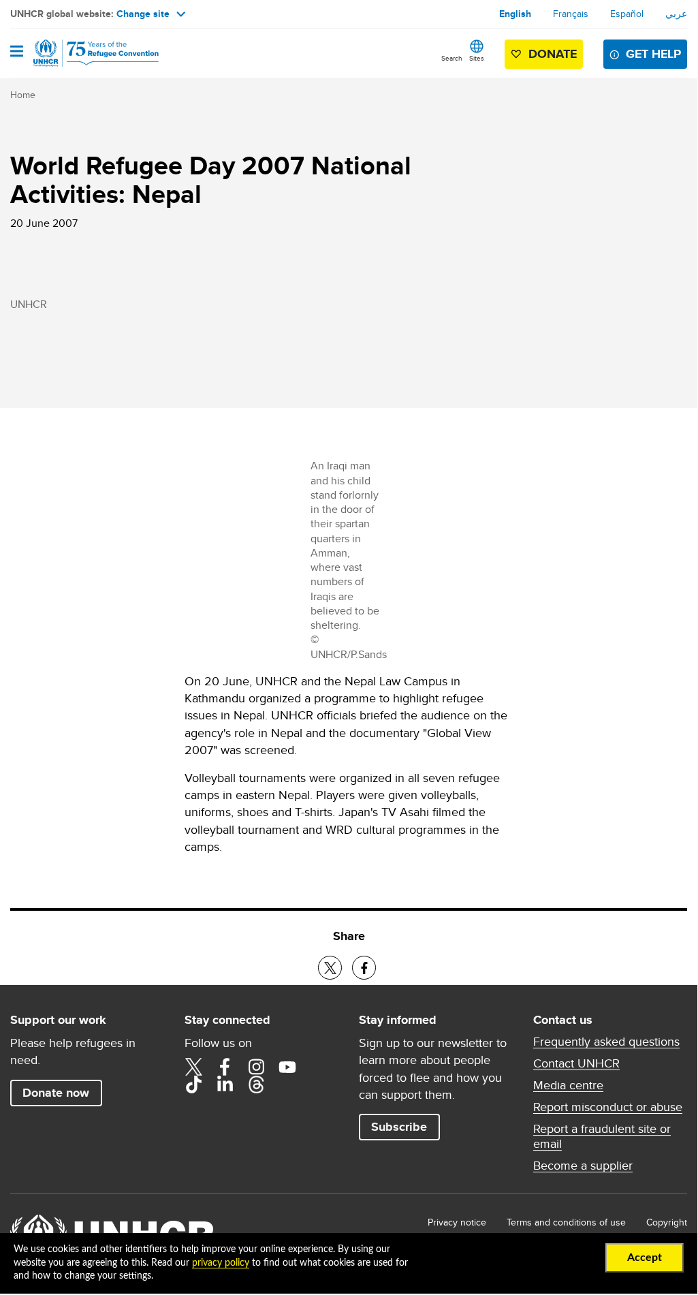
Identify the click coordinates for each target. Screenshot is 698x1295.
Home (22, 95)
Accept (644, 1257)
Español (627, 13)
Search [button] (451, 58)
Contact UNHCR (576, 1063)
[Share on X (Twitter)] (330, 968)
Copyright (666, 1222)
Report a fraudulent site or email (602, 1136)
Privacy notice (457, 1222)
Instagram (256, 1067)
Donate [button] (552, 54)
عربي (676, 13)
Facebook (225, 1067)
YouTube (287, 1067)
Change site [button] (143, 13)
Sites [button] (476, 58)
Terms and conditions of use (566, 1222)
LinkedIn (225, 1084)
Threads (256, 1084)
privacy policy (220, 1263)
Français (570, 13)
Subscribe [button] (399, 1127)
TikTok (193, 1084)
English (515, 13)
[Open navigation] (16, 52)
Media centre (568, 1085)
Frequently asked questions (606, 1041)
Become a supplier (583, 1165)
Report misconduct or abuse (607, 1106)
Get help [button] (653, 54)
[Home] (79, 53)
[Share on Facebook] (364, 968)
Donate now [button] (55, 1093)
